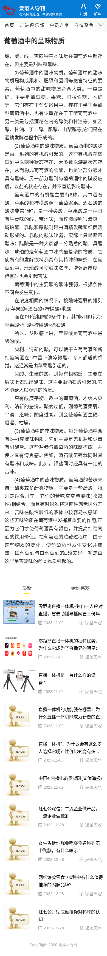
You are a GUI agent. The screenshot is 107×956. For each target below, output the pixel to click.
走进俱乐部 (32, 25)
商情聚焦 (84, 25)
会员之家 (59, 25)
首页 (10, 25)
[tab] (27, 589)
